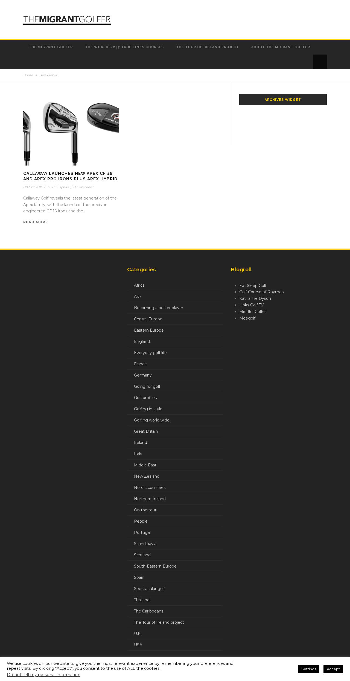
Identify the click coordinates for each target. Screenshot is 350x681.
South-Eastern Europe (155, 566)
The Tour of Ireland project (207, 47)
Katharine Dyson (255, 298)
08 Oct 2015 (32, 187)
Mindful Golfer (252, 311)
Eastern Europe (149, 330)
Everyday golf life (150, 352)
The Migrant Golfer (51, 47)
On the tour (145, 510)
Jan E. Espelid (58, 187)
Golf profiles (145, 397)
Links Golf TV (251, 305)
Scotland (142, 554)
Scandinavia (145, 543)
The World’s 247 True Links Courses (124, 47)
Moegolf (247, 318)
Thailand (142, 599)
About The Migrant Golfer (280, 47)
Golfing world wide (152, 420)
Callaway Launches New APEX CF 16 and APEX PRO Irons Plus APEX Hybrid (70, 176)
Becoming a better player (158, 307)
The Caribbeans (148, 611)
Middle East (145, 465)
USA (138, 644)
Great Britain (146, 431)
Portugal (142, 532)
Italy (138, 453)
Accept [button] (333, 669)
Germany (143, 375)
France (140, 363)
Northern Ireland (150, 498)
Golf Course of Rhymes (261, 291)
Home (28, 75)
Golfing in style (148, 408)
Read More (35, 222)
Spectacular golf (149, 588)
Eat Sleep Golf (252, 285)
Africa (139, 285)
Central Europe (148, 319)
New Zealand (146, 476)
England (142, 341)
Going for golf (147, 386)
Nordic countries (149, 487)
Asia (138, 296)
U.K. (137, 633)
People (141, 521)
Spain (139, 577)
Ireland (140, 442)
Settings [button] (308, 669)
